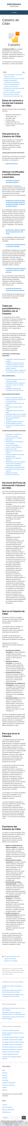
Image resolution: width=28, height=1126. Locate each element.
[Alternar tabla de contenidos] (22, 72)
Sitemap (4, 1090)
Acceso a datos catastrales (14, 447)
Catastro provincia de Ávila (12, 956)
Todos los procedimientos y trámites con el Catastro (12, 85)
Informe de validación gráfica (14, 397)
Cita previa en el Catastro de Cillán (14, 78)
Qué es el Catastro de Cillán (12, 92)
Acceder (4, 1105)
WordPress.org (6, 1112)
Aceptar (16, 1124)
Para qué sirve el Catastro (11, 94)
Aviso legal (5, 1080)
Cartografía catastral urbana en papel (13, 1037)
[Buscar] (24, 1117)
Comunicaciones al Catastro (14, 438)
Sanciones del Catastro (12, 474)
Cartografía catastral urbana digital (12, 1039)
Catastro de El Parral (10, 958)
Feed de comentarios (8, 1109)
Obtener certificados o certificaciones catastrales (11, 81)
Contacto (4, 1077)
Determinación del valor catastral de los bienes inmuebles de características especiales (15, 463)
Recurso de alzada (11, 449)
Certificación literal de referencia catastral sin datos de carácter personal (15, 384)
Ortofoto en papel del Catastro (14, 421)
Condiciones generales (8, 1082)
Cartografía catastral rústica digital (16, 414)
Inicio (3, 1070)
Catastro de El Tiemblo (10, 961)
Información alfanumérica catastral (16, 416)
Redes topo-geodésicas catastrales (12, 1049)
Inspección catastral (11, 473)
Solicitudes (9, 440)
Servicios (4, 1073)
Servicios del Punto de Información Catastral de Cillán (14, 89)
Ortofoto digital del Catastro (14, 423)
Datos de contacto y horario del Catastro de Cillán (13, 75)
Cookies (4, 1087)
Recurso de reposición (12, 445)
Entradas (4, 1075)
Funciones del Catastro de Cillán (13, 96)
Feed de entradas (7, 1107)
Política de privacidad (8, 1085)
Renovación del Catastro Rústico (15, 467)
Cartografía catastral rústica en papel (13, 1042)
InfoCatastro (14, 4)
